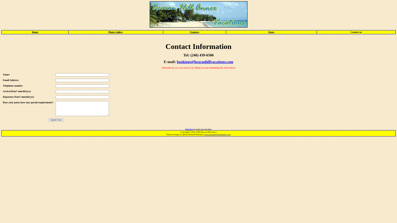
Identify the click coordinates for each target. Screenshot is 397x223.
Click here (189, 129)
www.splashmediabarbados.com (217, 134)
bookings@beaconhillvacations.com (205, 62)
